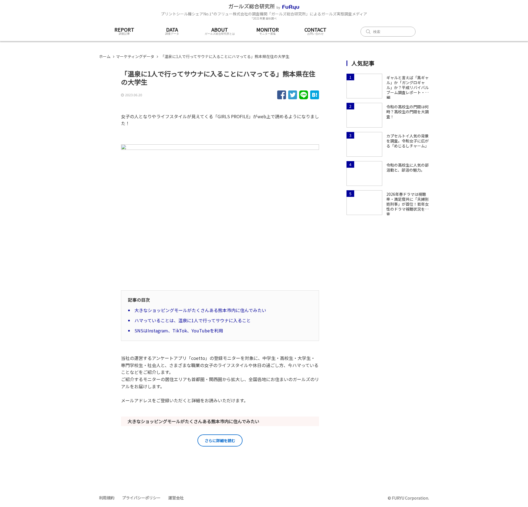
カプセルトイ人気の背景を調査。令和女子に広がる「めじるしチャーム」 (407, 140)
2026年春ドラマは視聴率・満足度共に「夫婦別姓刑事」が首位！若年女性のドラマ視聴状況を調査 (407, 201)
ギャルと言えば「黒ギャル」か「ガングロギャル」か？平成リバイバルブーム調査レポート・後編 (407, 85)
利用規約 (106, 497)
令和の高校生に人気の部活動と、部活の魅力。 (407, 167)
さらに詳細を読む (220, 440)
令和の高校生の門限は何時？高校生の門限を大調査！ (407, 111)
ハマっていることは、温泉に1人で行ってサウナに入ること (192, 320)
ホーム (105, 56)
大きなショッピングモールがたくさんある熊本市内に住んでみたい (200, 310)
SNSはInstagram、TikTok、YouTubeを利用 (178, 330)
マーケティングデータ (135, 56)
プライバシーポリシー (141, 497)
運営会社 (176, 497)
